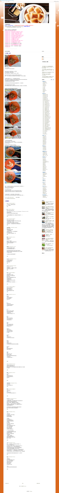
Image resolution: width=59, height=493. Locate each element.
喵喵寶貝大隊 (44, 151)
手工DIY (43, 182)
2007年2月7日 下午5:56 (11, 372)
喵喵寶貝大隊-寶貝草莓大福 (11, 198)
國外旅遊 (43, 93)
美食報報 (43, 81)
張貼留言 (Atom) (23, 486)
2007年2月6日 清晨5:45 (11, 209)
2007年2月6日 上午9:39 (12, 246)
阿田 (7, 272)
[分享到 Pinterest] (19, 197)
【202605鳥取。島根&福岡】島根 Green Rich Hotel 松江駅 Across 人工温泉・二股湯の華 (48, 70)
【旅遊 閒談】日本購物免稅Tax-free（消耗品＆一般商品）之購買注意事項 (49, 231)
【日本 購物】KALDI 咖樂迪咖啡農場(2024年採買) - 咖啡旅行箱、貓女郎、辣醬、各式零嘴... (48, 67)
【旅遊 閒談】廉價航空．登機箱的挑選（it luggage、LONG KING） (49, 221)
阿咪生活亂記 (10, 5)
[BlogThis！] (16, 197)
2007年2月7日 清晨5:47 (11, 286)
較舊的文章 (38, 483)
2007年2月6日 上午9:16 (11, 237)
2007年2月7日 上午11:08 (11, 294)
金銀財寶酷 (8, 227)
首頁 (22, 483)
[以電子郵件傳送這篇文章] (16, 197)
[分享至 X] (17, 197)
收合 (53, 79)
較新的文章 (7, 483)
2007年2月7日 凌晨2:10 (11, 272)
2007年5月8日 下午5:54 (11, 411)
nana (7, 286)
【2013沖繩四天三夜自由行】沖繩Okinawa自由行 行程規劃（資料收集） (49, 207)
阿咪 (7, 411)
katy (7, 203)
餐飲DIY (43, 135)
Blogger (31, 491)
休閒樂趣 (43, 172)
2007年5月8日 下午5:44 (13, 398)
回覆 (7, 206)
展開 (51, 79)
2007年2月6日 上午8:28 (13, 227)
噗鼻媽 (8, 246)
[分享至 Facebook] (18, 197)
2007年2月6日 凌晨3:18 (11, 203)
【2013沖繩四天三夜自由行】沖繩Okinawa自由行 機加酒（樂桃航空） (49, 239)
